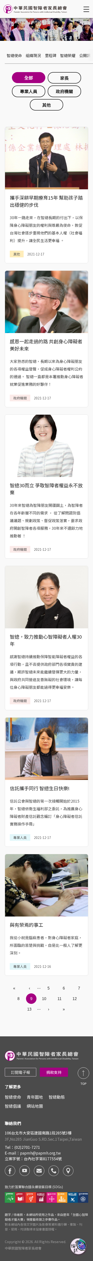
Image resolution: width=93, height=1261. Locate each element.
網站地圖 (35, 1106)
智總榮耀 (67, 55)
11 (59, 999)
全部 (28, 77)
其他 (46, 105)
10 (44, 999)
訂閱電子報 (20, 1072)
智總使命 (14, 55)
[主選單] (87, 9)
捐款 (78, 1246)
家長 (64, 78)
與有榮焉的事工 (26, 924)
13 (29, 1009)
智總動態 (57, 1097)
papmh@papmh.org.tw (40, 1153)
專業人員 (28, 91)
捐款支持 (54, 1072)
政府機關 (64, 91)
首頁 (8, 22)
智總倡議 (13, 1106)
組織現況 (33, 55)
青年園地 (35, 1097)
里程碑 (50, 55)
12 (74, 999)
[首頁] (36, 9)
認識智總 (21, 22)
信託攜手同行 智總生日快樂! (40, 788)
